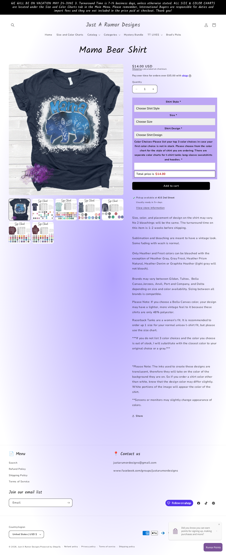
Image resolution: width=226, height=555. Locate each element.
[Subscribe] (68, 503)
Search (13, 462)
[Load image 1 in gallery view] (19, 209)
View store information (150, 208)
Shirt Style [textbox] (173, 101)
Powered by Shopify (50, 546)
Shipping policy (127, 546)
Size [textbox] (173, 115)
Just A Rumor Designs (29, 546)
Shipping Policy (18, 475)
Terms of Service (19, 481)
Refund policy (71, 546)
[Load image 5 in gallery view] (112, 209)
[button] (13, 25)
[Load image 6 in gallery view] (19, 233)
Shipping (137, 69)
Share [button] (139, 416)
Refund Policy (17, 469)
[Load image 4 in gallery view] (89, 209)
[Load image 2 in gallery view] (43, 209)
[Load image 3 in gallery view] (66, 209)
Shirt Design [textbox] (173, 128)
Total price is (151, 174)
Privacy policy (88, 546)
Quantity (137, 82)
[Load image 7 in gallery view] (43, 233)
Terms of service (107, 546)
